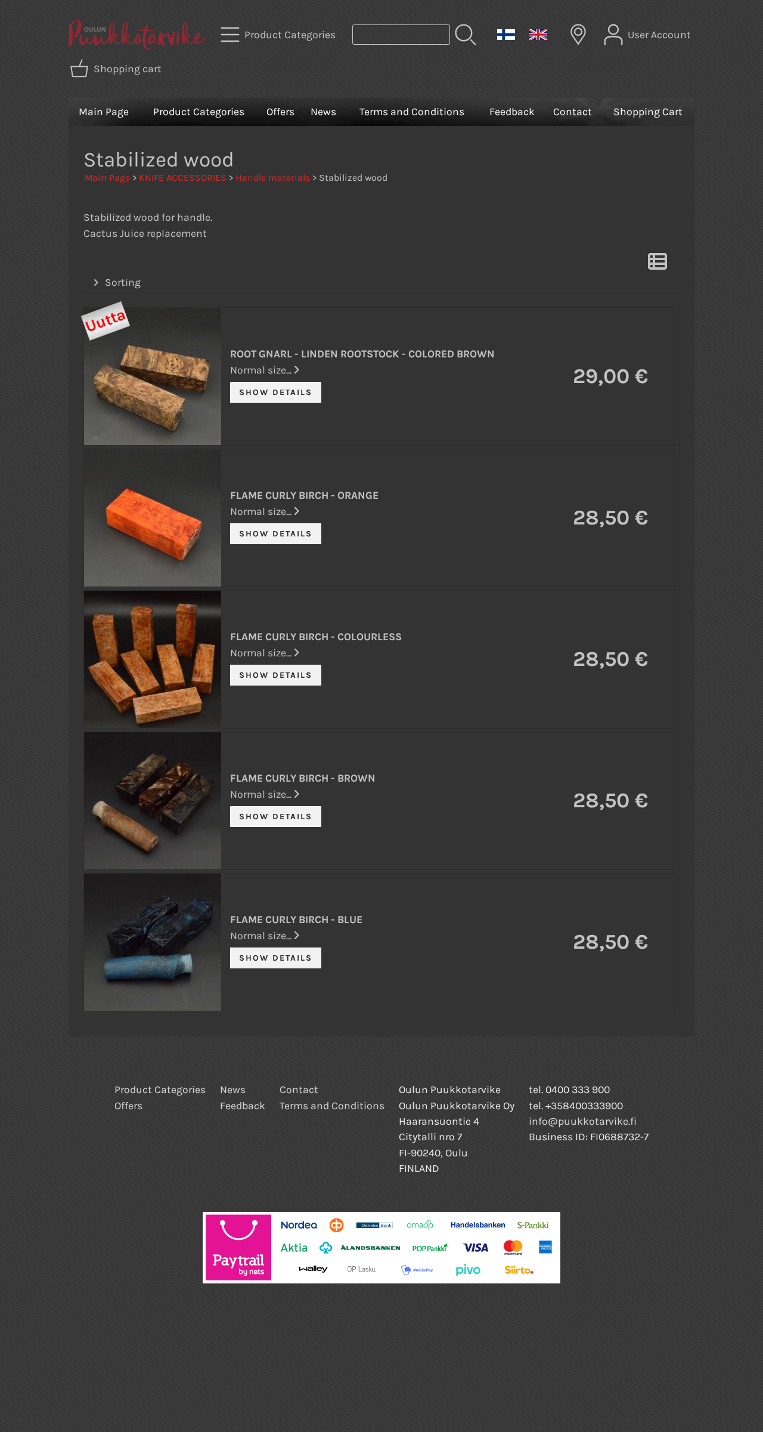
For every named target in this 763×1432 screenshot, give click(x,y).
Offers (280, 112)
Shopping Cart (648, 112)
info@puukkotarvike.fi (583, 1121)
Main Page (104, 112)
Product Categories (198, 112)
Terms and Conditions (411, 112)
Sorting (123, 282)
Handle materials (272, 177)
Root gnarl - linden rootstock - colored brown (362, 354)
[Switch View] (657, 265)
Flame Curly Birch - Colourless (316, 637)
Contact (572, 112)
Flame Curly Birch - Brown (303, 778)
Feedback (512, 112)
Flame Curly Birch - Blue (296, 919)
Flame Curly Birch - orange (304, 495)
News (323, 112)
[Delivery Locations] (578, 34)
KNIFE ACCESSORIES (183, 177)
